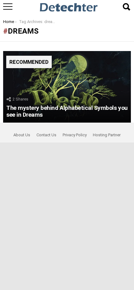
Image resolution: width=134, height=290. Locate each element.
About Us (21, 135)
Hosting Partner (107, 135)
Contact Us (46, 135)
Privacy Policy (75, 135)
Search (126, 7)
